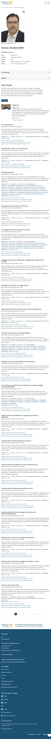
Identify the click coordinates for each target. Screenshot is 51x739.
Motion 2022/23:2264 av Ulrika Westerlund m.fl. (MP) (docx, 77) (18, 326)
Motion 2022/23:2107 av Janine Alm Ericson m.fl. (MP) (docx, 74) (18, 482)
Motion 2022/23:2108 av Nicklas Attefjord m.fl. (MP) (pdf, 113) (17, 460)
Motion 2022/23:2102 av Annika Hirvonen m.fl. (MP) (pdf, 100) (17, 580)
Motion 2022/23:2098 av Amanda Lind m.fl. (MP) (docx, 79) (17, 605)
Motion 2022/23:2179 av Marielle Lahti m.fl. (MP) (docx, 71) (17, 166)
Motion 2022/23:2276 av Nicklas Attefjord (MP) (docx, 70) (16, 223)
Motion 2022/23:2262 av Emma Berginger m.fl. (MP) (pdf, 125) (17, 357)
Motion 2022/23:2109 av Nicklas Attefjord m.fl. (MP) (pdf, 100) (17, 436)
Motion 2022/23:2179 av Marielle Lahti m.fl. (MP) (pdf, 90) (16, 167)
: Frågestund (18, 120)
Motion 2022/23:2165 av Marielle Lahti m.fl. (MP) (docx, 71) (17, 379)
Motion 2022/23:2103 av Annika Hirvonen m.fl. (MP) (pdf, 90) (17, 556)
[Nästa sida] (38, 614)
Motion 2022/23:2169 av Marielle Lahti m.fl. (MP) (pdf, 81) (16, 304)
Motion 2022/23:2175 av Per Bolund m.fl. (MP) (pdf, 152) (16, 255)
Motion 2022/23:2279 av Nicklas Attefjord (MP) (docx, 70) (16, 142)
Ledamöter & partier (9, 7)
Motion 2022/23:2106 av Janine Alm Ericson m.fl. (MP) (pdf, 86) (18, 507)
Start (2, 7)
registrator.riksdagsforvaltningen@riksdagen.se (14, 662)
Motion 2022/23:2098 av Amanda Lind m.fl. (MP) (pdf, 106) (17, 607)
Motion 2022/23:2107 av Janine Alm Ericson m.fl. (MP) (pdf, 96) (18, 483)
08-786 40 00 (6, 639)
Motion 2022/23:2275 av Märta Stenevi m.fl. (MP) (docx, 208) (17, 279)
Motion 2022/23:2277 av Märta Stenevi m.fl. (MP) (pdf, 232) (17, 201)
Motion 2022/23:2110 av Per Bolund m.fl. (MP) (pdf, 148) (16, 410)
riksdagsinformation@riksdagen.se (11, 650)
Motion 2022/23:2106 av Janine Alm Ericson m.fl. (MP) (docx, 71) (18, 505)
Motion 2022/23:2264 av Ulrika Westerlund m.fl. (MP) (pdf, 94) (17, 328)
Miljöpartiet (14, 55)
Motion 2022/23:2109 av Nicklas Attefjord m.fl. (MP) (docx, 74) (17, 434)
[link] (12, 614)
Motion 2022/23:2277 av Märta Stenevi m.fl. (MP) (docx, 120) (17, 199)
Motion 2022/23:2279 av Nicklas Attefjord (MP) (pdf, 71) (16, 144)
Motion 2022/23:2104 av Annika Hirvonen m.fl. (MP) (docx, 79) (17, 531)
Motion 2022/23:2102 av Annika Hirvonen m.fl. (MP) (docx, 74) (17, 578)
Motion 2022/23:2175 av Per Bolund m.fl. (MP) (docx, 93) (16, 253)
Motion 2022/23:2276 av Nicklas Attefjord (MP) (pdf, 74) (16, 225)
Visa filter (4, 100)
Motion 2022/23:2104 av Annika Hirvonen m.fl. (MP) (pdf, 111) (17, 533)
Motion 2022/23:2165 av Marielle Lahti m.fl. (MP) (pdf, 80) (16, 380)
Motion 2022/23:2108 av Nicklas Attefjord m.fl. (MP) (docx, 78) (17, 458)
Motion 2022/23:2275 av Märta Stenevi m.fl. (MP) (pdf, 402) (17, 280)
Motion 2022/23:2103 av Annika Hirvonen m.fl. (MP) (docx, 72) (17, 555)
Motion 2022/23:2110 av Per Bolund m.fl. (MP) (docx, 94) (16, 409)
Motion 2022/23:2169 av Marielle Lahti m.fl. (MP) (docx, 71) (17, 302)
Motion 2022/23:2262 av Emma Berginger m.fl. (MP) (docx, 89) (17, 355)
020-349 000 (6, 648)
